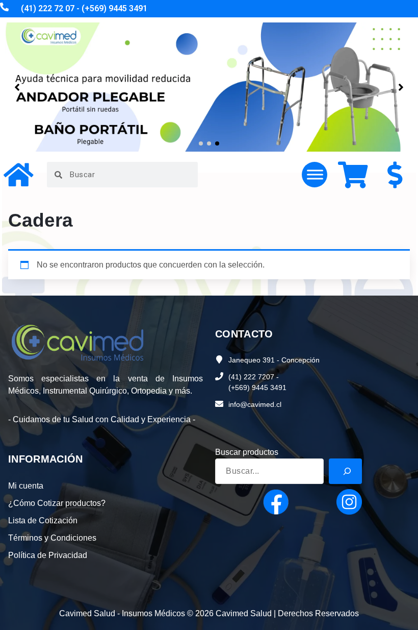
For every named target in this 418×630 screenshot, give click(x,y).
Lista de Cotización (42, 520)
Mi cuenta (25, 485)
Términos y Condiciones (52, 538)
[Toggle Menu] (315, 174)
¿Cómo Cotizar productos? (57, 503)
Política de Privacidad (47, 555)
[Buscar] (345, 471)
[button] (201, 143)
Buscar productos (246, 452)
